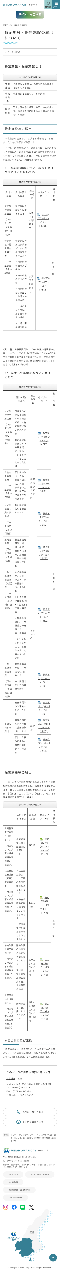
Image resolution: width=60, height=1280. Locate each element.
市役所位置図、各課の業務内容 (19, 1190)
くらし (37, 1135)
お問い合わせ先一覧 (15, 1197)
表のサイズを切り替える (30, 77)
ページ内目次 (14, 52)
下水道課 (10, 1078)
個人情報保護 (13, 1182)
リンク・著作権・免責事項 (39, 1174)
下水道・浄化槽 (26, 1138)
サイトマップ (13, 1174)
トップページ (16, 1135)
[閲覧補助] (48, 4)
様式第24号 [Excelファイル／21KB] (44, 905)
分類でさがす (28, 1135)
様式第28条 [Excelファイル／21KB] (44, 1011)
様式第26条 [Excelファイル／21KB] (44, 967)
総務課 (26, 1161)
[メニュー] (56, 4)
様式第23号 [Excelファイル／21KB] (44, 846)
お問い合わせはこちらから (19, 1095)
